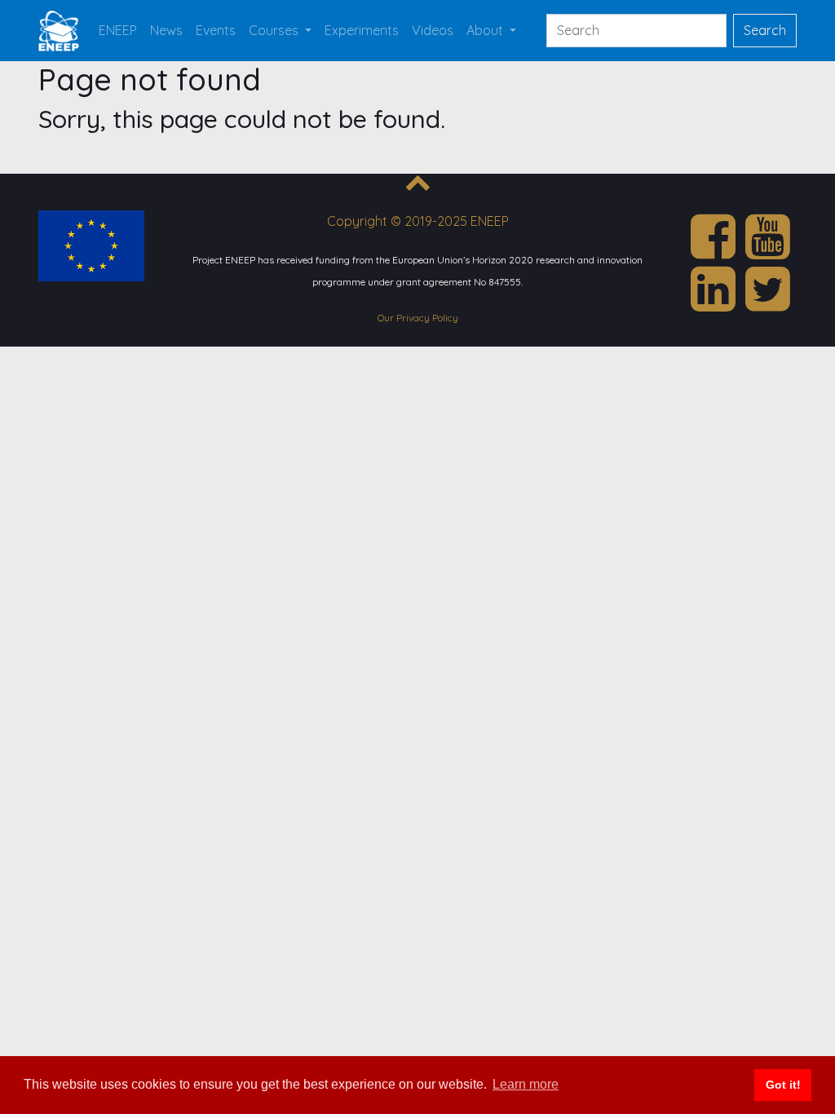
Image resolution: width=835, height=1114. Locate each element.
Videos (432, 30)
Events (216, 30)
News (166, 30)
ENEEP (118, 30)
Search (765, 30)
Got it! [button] (783, 1084)
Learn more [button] (526, 1084)
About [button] (486, 30)
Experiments (362, 30)
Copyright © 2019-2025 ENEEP (418, 221)
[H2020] (91, 244)
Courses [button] (275, 30)
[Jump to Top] (417, 186)
